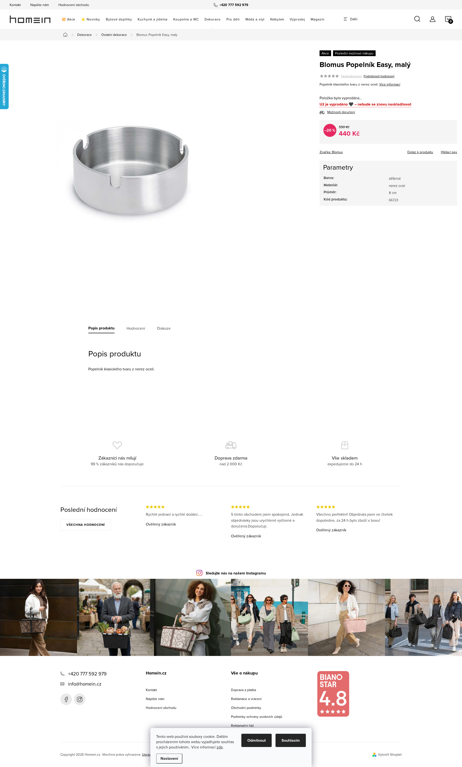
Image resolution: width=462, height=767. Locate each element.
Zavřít (346, 151)
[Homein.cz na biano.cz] (333, 694)
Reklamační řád (242, 725)
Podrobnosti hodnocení (379, 76)
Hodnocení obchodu (73, 4)
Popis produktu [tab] (101, 328)
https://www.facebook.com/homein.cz (66, 699)
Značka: (331, 152)
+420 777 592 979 (87, 673)
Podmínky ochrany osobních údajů (256, 716)
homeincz (79, 699)
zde (220, 747)
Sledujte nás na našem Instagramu (236, 573)
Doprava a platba (243, 690)
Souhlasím (291, 740)
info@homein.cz (84, 683)
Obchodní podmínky (246, 708)
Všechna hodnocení (85, 524)
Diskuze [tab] (164, 328)
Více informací (389, 84)
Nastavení (169, 758)
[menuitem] (68, 19)
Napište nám (39, 4)
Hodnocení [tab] (136, 328)
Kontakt (15, 4)
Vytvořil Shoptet (390, 754)
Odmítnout (256, 740)
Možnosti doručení (341, 112)
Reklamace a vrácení (246, 699)
